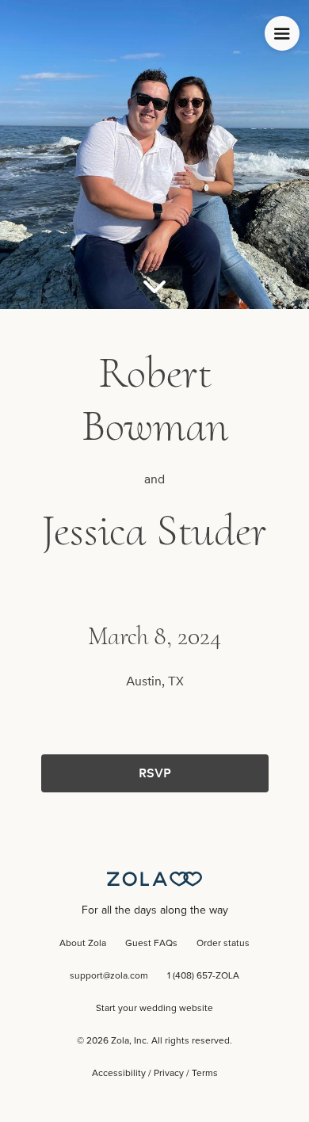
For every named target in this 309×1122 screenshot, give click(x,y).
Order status (223, 943)
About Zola (82, 943)
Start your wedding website (154, 1008)
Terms (205, 1073)
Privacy (169, 1073)
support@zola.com (109, 976)
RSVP (155, 772)
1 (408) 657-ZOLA (203, 976)
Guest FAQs (151, 943)
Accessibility (119, 1073)
